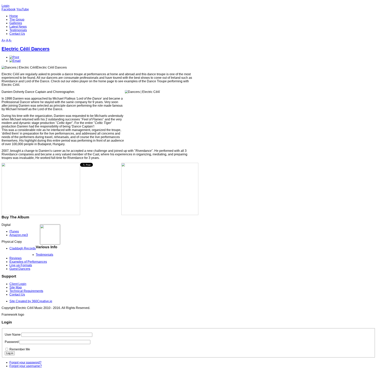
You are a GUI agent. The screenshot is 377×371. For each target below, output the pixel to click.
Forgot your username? (25, 366)
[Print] (14, 57)
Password (12, 342)
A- (10, 40)
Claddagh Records (22, 248)
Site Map (15, 287)
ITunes (14, 231)
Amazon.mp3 (18, 235)
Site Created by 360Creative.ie (30, 301)
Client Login (17, 284)
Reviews (15, 258)
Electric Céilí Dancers (25, 48)
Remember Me (19, 349)
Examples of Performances (28, 261)
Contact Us (17, 294)
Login (5, 5)
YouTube (22, 9)
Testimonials (44, 254)
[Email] (15, 60)
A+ (3, 40)
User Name (13, 334)
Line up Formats (20, 265)
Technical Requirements (26, 291)
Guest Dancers (19, 268)
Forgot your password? (25, 362)
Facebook (9, 9)
